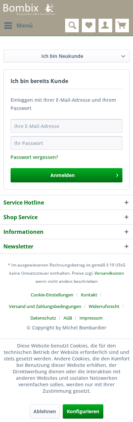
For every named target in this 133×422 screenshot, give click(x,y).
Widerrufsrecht (104, 306)
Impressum (91, 318)
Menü (24, 25)
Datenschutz (43, 318)
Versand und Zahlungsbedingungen (45, 306)
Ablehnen (44, 411)
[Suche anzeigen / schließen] (72, 25)
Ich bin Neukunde (62, 56)
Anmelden (62, 175)
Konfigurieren (83, 411)
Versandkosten (109, 273)
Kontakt (89, 295)
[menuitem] (18, 25)
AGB (67, 318)
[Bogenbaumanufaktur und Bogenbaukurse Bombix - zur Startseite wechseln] (29, 9)
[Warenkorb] (122, 25)
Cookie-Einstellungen (52, 295)
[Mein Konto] (105, 25)
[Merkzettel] (88, 25)
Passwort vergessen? (34, 157)
